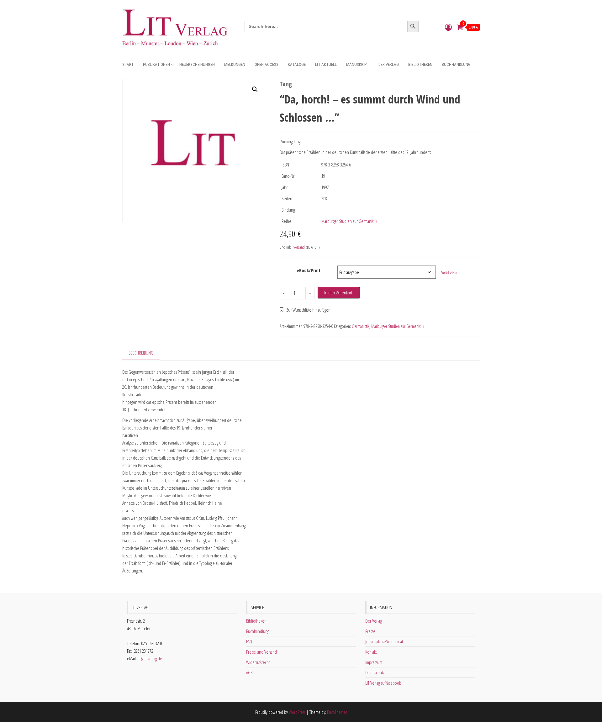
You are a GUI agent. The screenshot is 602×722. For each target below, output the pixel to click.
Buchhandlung (456, 64)
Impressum (373, 662)
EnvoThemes (337, 712)
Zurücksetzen (449, 272)
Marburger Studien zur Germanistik (349, 221)
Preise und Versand (261, 652)
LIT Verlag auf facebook (383, 683)
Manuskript (357, 64)
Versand (299, 247)
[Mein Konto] (448, 27)
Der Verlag (388, 64)
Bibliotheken (420, 64)
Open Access (266, 64)
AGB (249, 672)
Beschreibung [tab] (141, 353)
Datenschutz (374, 672)
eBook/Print (308, 270)
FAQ (249, 641)
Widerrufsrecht (258, 662)
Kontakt (371, 652)
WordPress (297, 712)
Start (128, 64)
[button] (255, 89)
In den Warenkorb (338, 292)
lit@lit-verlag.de (150, 658)
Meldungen (234, 64)
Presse (370, 631)
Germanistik (360, 326)
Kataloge (297, 64)
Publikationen (156, 64)
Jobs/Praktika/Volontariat (384, 641)
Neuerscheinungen (197, 64)
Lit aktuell (326, 64)
